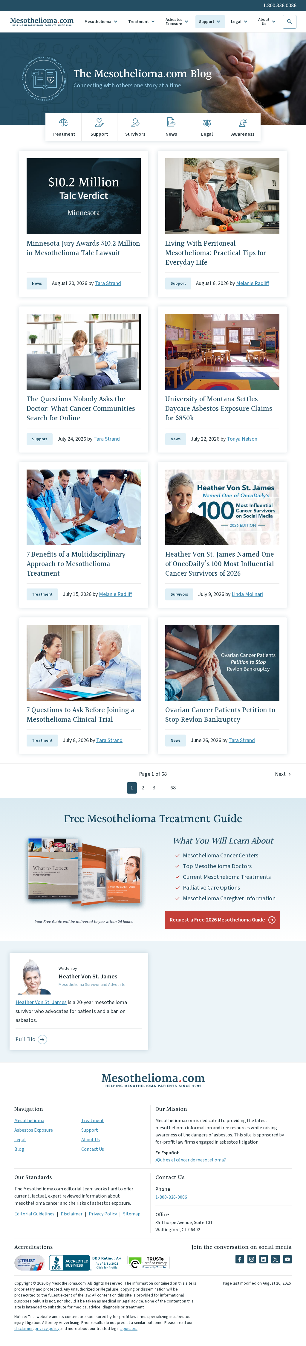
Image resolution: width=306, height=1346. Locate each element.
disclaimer (23, 1329)
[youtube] (287, 1259)
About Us (264, 22)
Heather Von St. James (41, 1002)
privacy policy (47, 1329)
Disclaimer (71, 1214)
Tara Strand (108, 283)
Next (280, 774)
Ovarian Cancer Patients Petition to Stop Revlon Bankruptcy (220, 715)
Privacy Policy (103, 1214)
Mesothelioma (98, 22)
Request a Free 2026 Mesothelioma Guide (217, 920)
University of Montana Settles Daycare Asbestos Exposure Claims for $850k (218, 409)
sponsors (128, 1329)
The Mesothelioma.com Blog (143, 74)
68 (173, 788)
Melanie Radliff (252, 283)
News (37, 283)
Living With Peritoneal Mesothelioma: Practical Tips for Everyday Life (215, 253)
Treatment (138, 22)
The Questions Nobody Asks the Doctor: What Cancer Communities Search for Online (81, 409)
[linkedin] (263, 1259)
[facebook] (239, 1259)
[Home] (153, 1080)
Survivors (179, 594)
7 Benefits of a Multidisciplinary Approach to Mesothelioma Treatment (76, 564)
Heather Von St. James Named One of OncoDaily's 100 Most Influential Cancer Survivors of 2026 (219, 564)
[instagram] (251, 1259)
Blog (19, 1149)
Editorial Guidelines (34, 1214)
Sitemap (131, 1214)
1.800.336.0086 (279, 5)
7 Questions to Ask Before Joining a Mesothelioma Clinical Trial (80, 715)
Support (206, 22)
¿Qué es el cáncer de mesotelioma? (190, 1160)
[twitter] (275, 1259)
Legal (236, 22)
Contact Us (92, 1149)
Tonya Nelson (242, 439)
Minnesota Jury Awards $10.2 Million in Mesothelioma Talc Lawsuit (83, 248)
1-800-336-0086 (171, 1197)
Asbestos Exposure (174, 22)
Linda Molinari (247, 594)
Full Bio (25, 1039)
